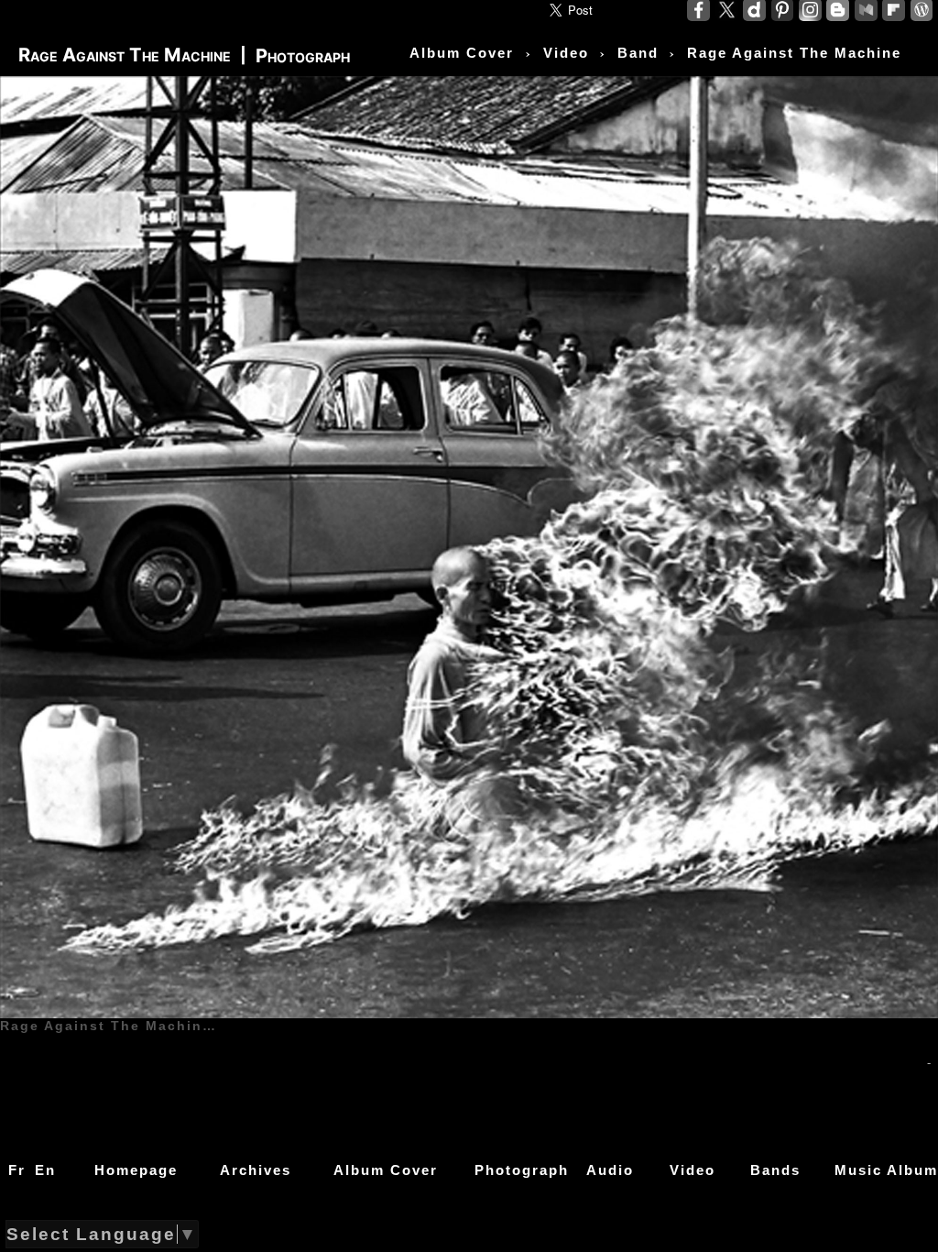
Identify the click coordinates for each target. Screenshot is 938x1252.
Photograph (521, 1170)
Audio (610, 1170)
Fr (17, 1170)
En (45, 1170)
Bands (775, 1170)
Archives (255, 1170)
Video (692, 1170)
